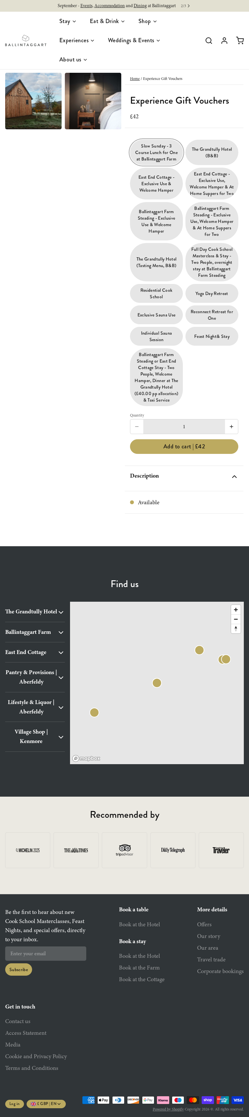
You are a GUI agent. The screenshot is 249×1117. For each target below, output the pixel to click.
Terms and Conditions (31, 1068)
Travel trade (211, 959)
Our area (207, 948)
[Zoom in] (236, 609)
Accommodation (109, 6)
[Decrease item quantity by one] (136, 426)
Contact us (17, 1021)
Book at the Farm (139, 967)
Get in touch (20, 1006)
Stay (64, 21)
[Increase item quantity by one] (231, 426)
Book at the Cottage (142, 979)
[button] (184, 446)
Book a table (133, 909)
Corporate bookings (220, 971)
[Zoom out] (236, 619)
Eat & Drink (104, 21)
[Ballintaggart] (25, 40)
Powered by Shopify (168, 1109)
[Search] (206, 41)
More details (212, 909)
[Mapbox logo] (86, 758)
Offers (204, 924)
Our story (208, 936)
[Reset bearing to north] (236, 628)
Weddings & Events (131, 40)
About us (70, 59)
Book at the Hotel (139, 924)
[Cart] (237, 41)
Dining (140, 6)
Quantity (137, 415)
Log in (14, 1104)
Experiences (74, 40)
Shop (144, 21)
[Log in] (221, 41)
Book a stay (132, 941)
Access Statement (25, 1033)
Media (12, 1044)
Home (135, 78)
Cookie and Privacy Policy (36, 1056)
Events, (86, 6)
